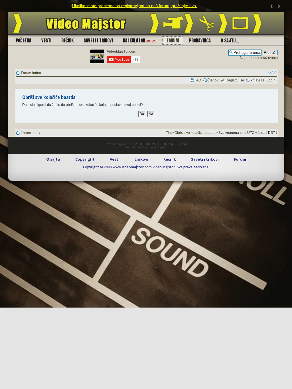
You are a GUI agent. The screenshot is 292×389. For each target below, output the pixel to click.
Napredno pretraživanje (259, 58)
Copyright (85, 159)
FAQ (197, 80)
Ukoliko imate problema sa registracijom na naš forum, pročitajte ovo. (134, 5)
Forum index (31, 73)
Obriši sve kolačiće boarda (195, 133)
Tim (169, 133)
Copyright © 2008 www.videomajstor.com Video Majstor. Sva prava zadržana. (146, 167)
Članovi (213, 80)
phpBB (126, 144)
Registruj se (235, 80)
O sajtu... (230, 40)
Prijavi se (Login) (263, 80)
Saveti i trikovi (98, 40)
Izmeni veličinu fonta (272, 72)
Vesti (46, 40)
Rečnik (67, 40)
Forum (173, 40)
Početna (23, 40)
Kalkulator (139, 40)
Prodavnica (200, 40)
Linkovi (141, 159)
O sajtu (53, 159)
